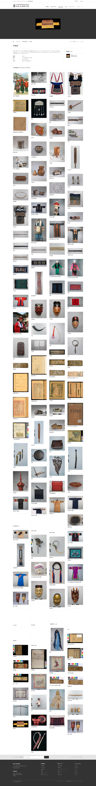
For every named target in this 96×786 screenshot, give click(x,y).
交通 (41, 771)
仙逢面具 (69, 333)
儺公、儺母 (15, 606)
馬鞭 (50, 345)
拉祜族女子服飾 (71, 510)
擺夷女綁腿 (33, 95)
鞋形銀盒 (51, 415)
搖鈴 (50, 652)
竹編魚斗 (33, 182)
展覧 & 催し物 (53, 6)
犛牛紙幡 (33, 690)
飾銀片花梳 (51, 178)
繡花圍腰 (51, 96)
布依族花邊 (51, 107)
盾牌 (32, 462)
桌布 (68, 307)
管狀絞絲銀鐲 (33, 198)
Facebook (76, 765)
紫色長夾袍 (51, 513)
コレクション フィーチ (62, 769)
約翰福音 (14, 656)
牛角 (32, 335)
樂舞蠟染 (14, 274)
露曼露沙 (14, 369)
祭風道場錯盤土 (52, 376)
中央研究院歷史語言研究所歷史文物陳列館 (21, 5)
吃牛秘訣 (51, 400)
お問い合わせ (60, 774)
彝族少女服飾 (33, 242)
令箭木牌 (69, 169)
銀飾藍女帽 (70, 527)
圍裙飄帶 (33, 267)
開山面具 (69, 606)
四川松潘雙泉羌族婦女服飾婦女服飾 (74, 582)
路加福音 (69, 659)
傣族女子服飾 (51, 532)
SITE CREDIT (16, 782)
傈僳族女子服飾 (71, 244)
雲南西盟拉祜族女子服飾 (54, 239)
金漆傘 (32, 137)
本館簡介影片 (60, 765)
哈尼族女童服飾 (34, 503)
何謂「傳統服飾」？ (17, 96)
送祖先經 (51, 366)
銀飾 (32, 119)
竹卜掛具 (14, 625)
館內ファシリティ (44, 772)
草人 (32, 710)
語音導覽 (42, 769)
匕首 (68, 141)
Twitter (76, 771)
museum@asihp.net (16, 768)
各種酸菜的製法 (34, 401)
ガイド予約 (43, 767)
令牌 (14, 358)
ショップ (78, 6)
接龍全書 (14, 640)
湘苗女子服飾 (33, 530)
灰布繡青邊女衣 (16, 526)
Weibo (76, 774)
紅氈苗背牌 (15, 567)
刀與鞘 (14, 467)
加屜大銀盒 (15, 152)
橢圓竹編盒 (51, 432)
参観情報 (42, 765)
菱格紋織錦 (33, 295)
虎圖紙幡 (51, 672)
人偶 (68, 715)
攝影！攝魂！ (33, 84)
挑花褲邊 (51, 255)
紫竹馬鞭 (33, 625)
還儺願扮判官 (15, 418)
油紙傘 (69, 492)
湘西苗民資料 (15, 393)
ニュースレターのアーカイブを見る (76, 757)
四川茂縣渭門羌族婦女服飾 (36, 577)
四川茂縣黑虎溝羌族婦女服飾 (54, 276)
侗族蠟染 (69, 560)
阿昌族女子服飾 (34, 515)
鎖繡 (68, 292)
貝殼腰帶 (14, 201)
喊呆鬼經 (14, 670)
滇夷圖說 (14, 112)
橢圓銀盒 (33, 417)
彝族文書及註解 (71, 644)
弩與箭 (14, 716)
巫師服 (14, 308)
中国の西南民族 (24, 41)
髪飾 (32, 558)
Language (81, 1)
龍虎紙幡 (14, 701)
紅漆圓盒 (51, 137)
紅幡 (50, 711)
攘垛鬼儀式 (70, 686)
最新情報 (76, 1)
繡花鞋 (69, 222)
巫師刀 (32, 752)
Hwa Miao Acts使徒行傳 (72, 426)
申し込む (46, 757)
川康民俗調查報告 (16, 439)
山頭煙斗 (69, 112)
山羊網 (50, 476)
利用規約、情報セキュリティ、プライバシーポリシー (74, 781)
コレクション (60, 6)
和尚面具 (51, 608)
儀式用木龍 (70, 700)
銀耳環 (69, 186)
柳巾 (68, 629)
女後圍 (69, 208)
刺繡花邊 (14, 261)
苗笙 (32, 478)
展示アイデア (60, 771)
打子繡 (14, 290)
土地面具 (33, 600)
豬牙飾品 (51, 557)
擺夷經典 (33, 670)
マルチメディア (72, 6)
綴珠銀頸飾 (51, 194)
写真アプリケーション (44, 774)
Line (75, 769)
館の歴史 (59, 767)
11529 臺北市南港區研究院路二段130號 (20, 765)
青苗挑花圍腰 (51, 727)
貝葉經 (50, 355)
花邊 (14, 238)
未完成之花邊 (70, 255)
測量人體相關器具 (16, 168)
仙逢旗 (32, 351)
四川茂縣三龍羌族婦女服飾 (18, 587)
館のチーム (60, 772)
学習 (66, 6)
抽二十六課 (15, 683)
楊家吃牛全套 (33, 645)
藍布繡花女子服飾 (34, 214)
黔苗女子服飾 (70, 542)
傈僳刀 (69, 125)
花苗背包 (69, 96)
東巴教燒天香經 (71, 673)
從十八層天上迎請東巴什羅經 (54, 685)
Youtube (76, 772)
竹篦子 (14, 185)
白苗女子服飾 (51, 217)
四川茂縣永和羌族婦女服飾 (73, 277)
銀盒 (50, 122)
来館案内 (47, 6)
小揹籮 (50, 163)
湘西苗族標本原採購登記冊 (18, 132)
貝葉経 (30, 41)
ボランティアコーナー (60, 781)
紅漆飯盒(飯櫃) (34, 726)
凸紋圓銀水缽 (33, 157)
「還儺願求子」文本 (53, 624)
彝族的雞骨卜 (33, 375)
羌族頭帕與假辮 (52, 584)
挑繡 (50, 295)
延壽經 (69, 367)
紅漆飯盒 (14, 492)
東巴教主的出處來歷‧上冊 (73, 377)
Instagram (76, 767)
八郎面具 (51, 319)
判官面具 (33, 319)
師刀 (68, 356)
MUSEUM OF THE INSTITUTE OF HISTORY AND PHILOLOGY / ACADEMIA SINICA (23, 1)
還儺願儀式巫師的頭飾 (17, 333)
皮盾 (50, 451)
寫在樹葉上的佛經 (74, 56)
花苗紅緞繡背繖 (52, 493)
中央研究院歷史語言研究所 (17, 781)
